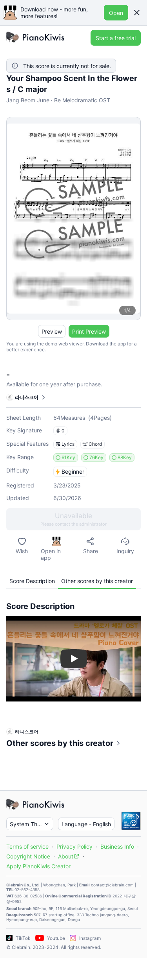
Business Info (117, 846)
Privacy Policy (74, 846)
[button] (137, 12)
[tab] (32, 581)
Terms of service (27, 846)
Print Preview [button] (89, 331)
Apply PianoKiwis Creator (38, 866)
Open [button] (116, 12)
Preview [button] (52, 331)
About (65, 856)
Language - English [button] (86, 824)
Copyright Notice (28, 856)
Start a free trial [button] (116, 38)
